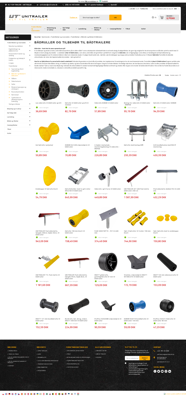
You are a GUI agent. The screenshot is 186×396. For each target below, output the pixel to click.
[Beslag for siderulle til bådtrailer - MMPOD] (137, 90)
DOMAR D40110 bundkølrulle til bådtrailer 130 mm (136, 320)
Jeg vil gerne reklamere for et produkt (18, 357)
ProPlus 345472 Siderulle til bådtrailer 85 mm (164, 320)
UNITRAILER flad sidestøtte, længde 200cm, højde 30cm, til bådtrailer (47, 233)
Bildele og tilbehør (97, 29)
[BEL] (53, 394)
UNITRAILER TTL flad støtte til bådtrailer (48, 276)
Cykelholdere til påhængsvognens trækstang (17, 99)
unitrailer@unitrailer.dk (48, 4)
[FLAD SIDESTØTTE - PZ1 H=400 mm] (108, 218)
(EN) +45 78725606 (72, 4)
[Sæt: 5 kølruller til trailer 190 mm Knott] (137, 218)
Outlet (143, 29)
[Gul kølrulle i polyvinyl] (49, 132)
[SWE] (46, 394)
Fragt (69, 354)
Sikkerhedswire (16, 81)
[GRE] (75, 394)
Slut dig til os (131, 347)
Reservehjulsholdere (17, 92)
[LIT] (62, 394)
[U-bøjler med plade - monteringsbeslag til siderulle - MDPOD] (108, 132)
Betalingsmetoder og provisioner (78, 357)
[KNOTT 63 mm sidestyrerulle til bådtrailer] (167, 262)
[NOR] (34, 394)
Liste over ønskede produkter (48, 360)
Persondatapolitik (73, 364)
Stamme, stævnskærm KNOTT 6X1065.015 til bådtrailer (135, 276)
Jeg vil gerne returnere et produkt (17, 362)
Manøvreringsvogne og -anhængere (19, 88)
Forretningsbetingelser (75, 360)
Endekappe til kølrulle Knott (47, 189)
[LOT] (65, 394)
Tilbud (128, 29)
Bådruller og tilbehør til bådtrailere (18, 75)
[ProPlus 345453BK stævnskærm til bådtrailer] (108, 306)
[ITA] (25, 394)
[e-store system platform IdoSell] (175, 394)
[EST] (68, 394)
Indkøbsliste (42, 357)
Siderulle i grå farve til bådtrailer (108, 189)
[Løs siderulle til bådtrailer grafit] (49, 90)
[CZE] (18, 394)
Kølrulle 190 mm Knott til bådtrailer (75, 232)
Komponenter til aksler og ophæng (17, 55)
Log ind (132, 9)
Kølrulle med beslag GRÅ (133, 145)
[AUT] (43, 394)
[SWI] (56, 394)
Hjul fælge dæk (66, 29)
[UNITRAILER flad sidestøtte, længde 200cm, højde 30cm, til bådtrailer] (49, 218)
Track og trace (14, 354)
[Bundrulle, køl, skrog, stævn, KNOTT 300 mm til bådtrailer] (78, 306)
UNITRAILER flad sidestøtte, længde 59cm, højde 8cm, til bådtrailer (76, 276)
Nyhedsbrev (42, 370)
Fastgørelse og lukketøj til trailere (17, 59)
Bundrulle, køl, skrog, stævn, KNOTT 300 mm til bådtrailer (76, 320)
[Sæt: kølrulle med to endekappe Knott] (167, 218)
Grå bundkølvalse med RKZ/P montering (164, 146)
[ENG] (12, 394)
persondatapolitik (134, 374)
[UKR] (37, 394)
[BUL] (71, 394)
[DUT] (15, 394)
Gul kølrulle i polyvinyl (44, 145)
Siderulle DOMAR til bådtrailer (106, 103)
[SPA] (21, 394)
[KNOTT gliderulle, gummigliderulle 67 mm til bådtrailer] (108, 262)
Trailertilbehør (13, 66)
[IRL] (40, 394)
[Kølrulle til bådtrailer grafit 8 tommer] (78, 90)
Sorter (167, 75)
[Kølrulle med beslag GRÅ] (137, 132)
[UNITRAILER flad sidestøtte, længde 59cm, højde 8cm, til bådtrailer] (78, 262)
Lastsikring (82, 29)
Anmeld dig (145, 358)
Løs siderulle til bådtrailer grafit (48, 103)
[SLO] (50, 394)
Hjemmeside (45, 37)
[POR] (59, 394)
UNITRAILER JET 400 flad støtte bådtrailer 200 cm (136, 190)
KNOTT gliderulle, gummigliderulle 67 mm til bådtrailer (105, 276)
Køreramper (15, 95)
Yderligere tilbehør (14, 104)
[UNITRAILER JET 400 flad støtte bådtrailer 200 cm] (137, 176)
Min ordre (12, 347)
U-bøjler (11, 63)
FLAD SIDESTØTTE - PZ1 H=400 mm (106, 232)
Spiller (13, 84)
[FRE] (6, 394)
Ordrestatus (13, 350)
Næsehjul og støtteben (16, 46)
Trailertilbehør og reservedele (36, 29)
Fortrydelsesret (73, 367)
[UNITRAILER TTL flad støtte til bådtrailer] (49, 262)
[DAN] (28, 394)
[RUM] (31, 394)
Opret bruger (42, 350)
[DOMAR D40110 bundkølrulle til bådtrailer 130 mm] (137, 306)
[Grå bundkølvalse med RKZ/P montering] (167, 132)
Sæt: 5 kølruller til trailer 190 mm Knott (137, 232)
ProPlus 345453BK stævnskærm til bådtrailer (108, 320)
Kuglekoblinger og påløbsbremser (14, 50)
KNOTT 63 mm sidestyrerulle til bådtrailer (165, 276)
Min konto (41, 347)
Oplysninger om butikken (75, 350)
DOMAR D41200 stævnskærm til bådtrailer (77, 146)
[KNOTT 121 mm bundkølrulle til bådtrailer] (49, 306)
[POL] (3, 394)
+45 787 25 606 (163, 351)
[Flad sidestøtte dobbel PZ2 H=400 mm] (167, 176)
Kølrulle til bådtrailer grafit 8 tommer (76, 104)
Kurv (39, 354)
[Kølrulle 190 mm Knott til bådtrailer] (78, 218)
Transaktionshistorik (45, 364)
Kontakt (114, 4)
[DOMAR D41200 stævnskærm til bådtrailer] (78, 132)
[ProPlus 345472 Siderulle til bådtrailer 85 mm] (167, 306)
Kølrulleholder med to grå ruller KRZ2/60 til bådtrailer (77, 190)
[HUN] (78, 394)
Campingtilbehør (115, 29)
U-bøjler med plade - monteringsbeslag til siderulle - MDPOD (107, 147)
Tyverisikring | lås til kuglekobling (17, 70)
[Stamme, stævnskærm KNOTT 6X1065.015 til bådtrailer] (137, 262)
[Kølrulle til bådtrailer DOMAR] (167, 90)
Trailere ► (74, 17)
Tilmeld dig (144, 9)
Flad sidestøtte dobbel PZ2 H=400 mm (166, 190)
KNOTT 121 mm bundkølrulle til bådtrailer (48, 320)
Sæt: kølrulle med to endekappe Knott (165, 232)
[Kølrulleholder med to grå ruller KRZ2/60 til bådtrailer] (78, 176)
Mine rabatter (42, 367)
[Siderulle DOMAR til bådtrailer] (108, 90)
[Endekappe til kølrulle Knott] (49, 176)
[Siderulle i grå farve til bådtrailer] (108, 176)
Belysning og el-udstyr (51, 29)
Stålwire (13, 78)
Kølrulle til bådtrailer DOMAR (164, 103)
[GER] (9, 394)
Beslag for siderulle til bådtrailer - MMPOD (137, 104)
